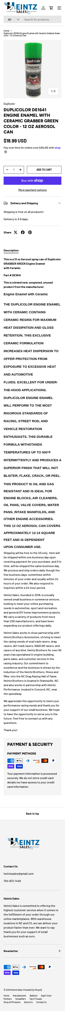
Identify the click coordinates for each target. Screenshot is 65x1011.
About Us (28, 1002)
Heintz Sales (16, 989)
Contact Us (41, 1002)
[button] (51, 8)
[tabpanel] (32, 494)
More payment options (32, 189)
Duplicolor (9, 103)
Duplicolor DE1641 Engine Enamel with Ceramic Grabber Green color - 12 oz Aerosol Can (32, 34)
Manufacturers (19, 995)
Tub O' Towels (35, 999)
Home (6, 31)
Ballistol (33, 995)
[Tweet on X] (15, 232)
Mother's (8, 999)
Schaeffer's (20, 999)
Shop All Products (12, 1002)
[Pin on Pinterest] (30, 232)
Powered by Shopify (32, 989)
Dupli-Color (46, 995)
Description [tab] (11, 250)
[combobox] (32, 19)
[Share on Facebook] (22, 232)
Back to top (32, 813)
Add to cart (44, 169)
